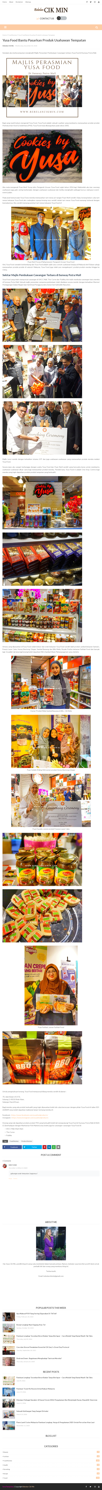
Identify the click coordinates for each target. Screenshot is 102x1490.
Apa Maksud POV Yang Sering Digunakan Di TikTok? (36, 1314)
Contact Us (47, 18)
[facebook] (87, 2)
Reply (10, 1178)
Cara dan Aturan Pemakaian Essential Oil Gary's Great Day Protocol (42, 1347)
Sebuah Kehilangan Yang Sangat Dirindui (32, 1411)
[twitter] (90, 2)
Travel (51, 1478)
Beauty (51, 1452)
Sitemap (28, 2)
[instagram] (94, 2)
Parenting (51, 1469)
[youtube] (98, 2)
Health (51, 1465)
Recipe (51, 1474)
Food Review (12, 35)
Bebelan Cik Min (8, 46)
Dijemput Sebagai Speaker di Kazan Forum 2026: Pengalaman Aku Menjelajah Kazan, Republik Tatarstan (56, 1400)
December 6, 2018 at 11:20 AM (18, 1168)
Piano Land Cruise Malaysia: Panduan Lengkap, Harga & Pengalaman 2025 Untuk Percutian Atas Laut (55, 1422)
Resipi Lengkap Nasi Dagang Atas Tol (30, 1325)
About (11, 2)
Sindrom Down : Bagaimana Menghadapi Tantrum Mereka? (39, 1358)
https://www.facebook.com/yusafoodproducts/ (29, 1115)
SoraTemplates (8, 1487)
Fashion (51, 1456)
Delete (15, 1178)
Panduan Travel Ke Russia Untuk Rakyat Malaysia (35, 1389)
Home (4, 2)
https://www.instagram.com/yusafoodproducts (30, 1118)
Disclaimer (19, 2)
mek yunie (13, 1165)
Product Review (27, 1141)
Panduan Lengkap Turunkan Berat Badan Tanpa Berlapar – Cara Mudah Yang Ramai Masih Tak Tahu (54, 1336)
